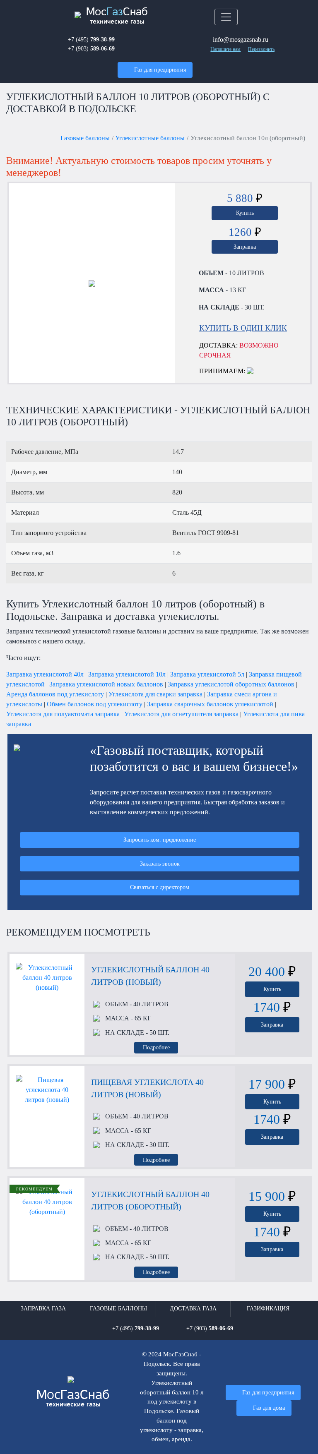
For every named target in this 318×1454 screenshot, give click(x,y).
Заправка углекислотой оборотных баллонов (231, 684)
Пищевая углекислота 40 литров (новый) (147, 1088)
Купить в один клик (243, 328)
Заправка (245, 246)
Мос (73, 1398)
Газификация (268, 1308)
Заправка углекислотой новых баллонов (106, 684)
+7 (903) (91, 48)
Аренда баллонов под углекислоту (55, 694)
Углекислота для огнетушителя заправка (181, 713)
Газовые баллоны (85, 138)
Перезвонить (261, 49)
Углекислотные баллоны (150, 138)
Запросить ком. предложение (159, 839)
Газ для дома (269, 1407)
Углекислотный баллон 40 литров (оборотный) (150, 1200)
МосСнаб (117, 15)
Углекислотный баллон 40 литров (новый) (150, 975)
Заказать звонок (160, 863)
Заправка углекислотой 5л (207, 674)
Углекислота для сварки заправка (155, 694)
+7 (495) (91, 39)
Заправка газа (43, 1308)
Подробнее (156, 1047)
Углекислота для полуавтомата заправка (63, 713)
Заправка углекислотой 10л (127, 674)
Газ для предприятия (160, 69)
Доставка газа (193, 1308)
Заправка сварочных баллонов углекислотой (210, 704)
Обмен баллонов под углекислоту (94, 704)
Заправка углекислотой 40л (45, 674)
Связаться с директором (159, 887)
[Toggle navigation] (226, 17)
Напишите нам (225, 49)
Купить (245, 212)
